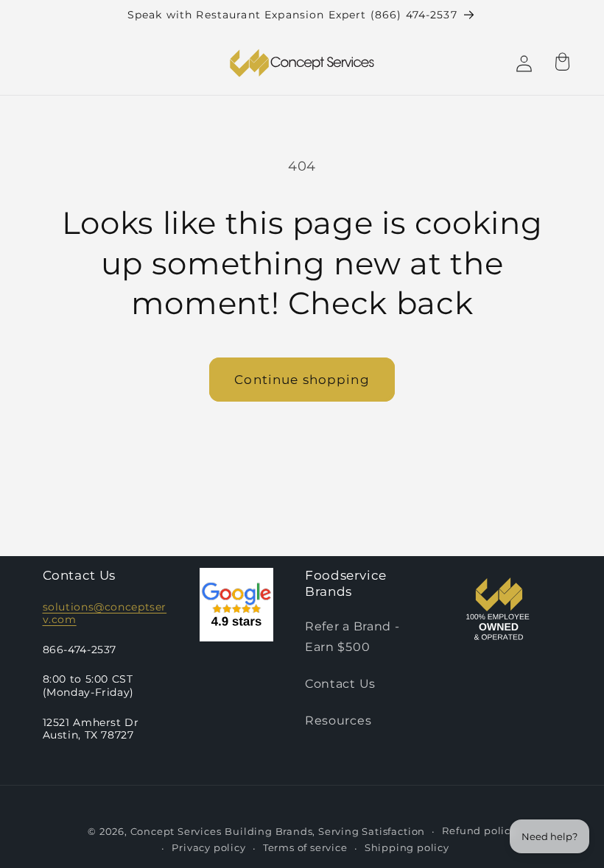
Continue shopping (302, 379)
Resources (338, 720)
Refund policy (479, 830)
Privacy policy (208, 847)
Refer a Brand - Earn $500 (352, 636)
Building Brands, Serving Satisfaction (325, 831)
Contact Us (340, 683)
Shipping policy (407, 847)
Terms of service (305, 847)
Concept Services (176, 831)
